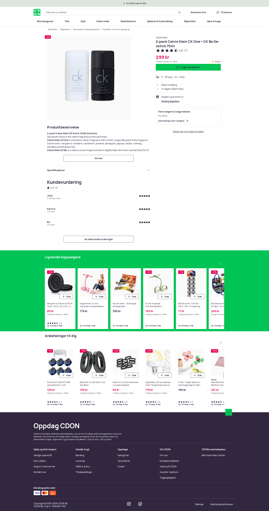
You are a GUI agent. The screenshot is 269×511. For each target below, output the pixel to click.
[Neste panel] (220, 263)
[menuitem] (45, 21)
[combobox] (114, 12)
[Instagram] (128, 503)
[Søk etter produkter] (179, 12)
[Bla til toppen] (228, 412)
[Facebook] (140, 503)
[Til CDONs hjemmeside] (37, 12)
